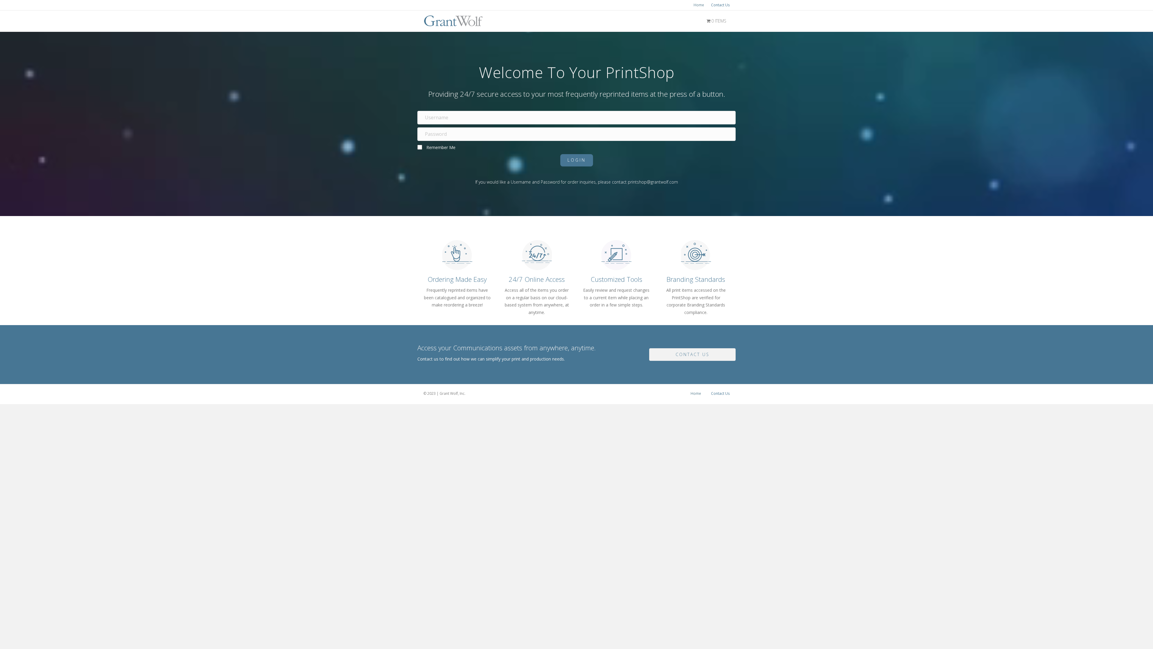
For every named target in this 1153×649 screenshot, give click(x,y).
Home (699, 5)
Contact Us (720, 5)
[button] (576, 160)
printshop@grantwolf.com (653, 182)
